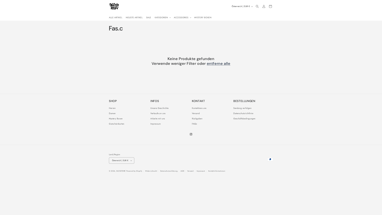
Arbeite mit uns (157, 118)
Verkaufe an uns (158, 113)
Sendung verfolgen (242, 108)
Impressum (155, 123)
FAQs (194, 123)
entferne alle (218, 63)
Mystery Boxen (116, 118)
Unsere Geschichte (159, 108)
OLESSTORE (121, 171)
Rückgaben (197, 118)
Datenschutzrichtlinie (243, 113)
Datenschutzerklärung (168, 171)
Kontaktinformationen (216, 171)
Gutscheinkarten (116, 123)
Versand (196, 113)
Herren (112, 108)
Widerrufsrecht (151, 171)
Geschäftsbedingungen (244, 118)
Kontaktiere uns (199, 108)
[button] (162, 17)
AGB (182, 171)
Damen (112, 113)
